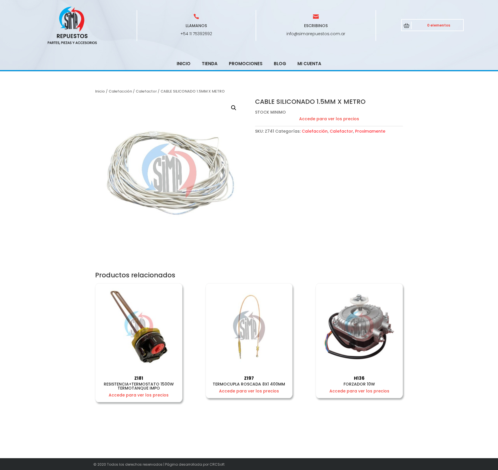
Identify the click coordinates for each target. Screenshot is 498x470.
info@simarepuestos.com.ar (315, 34)
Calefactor (146, 91)
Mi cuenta (309, 64)
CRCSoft (217, 464)
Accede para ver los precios (329, 119)
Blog (280, 64)
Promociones (246, 64)
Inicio (183, 64)
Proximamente (370, 131)
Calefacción (120, 91)
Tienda (210, 64)
